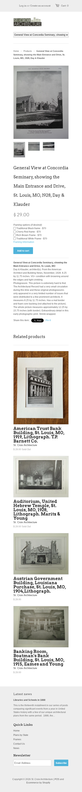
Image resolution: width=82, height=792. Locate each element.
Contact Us (19, 743)
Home (16, 730)
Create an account (40, 5)
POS (57, 779)
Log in (22, 5)
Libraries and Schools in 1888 (29, 700)
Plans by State (20, 735)
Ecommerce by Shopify (38, 782)
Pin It (48, 320)
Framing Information (23, 242)
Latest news (22, 694)
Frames (17, 739)
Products (27, 51)
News (16, 748)
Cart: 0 (65, 5)
